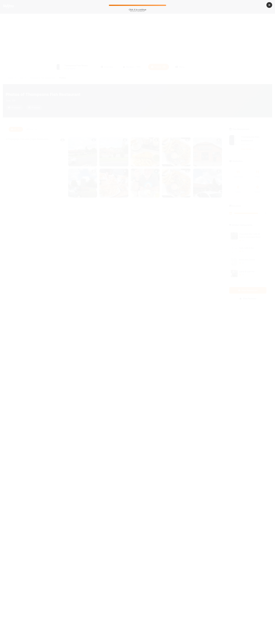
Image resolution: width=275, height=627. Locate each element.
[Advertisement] (137, 37)
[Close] (269, 5)
